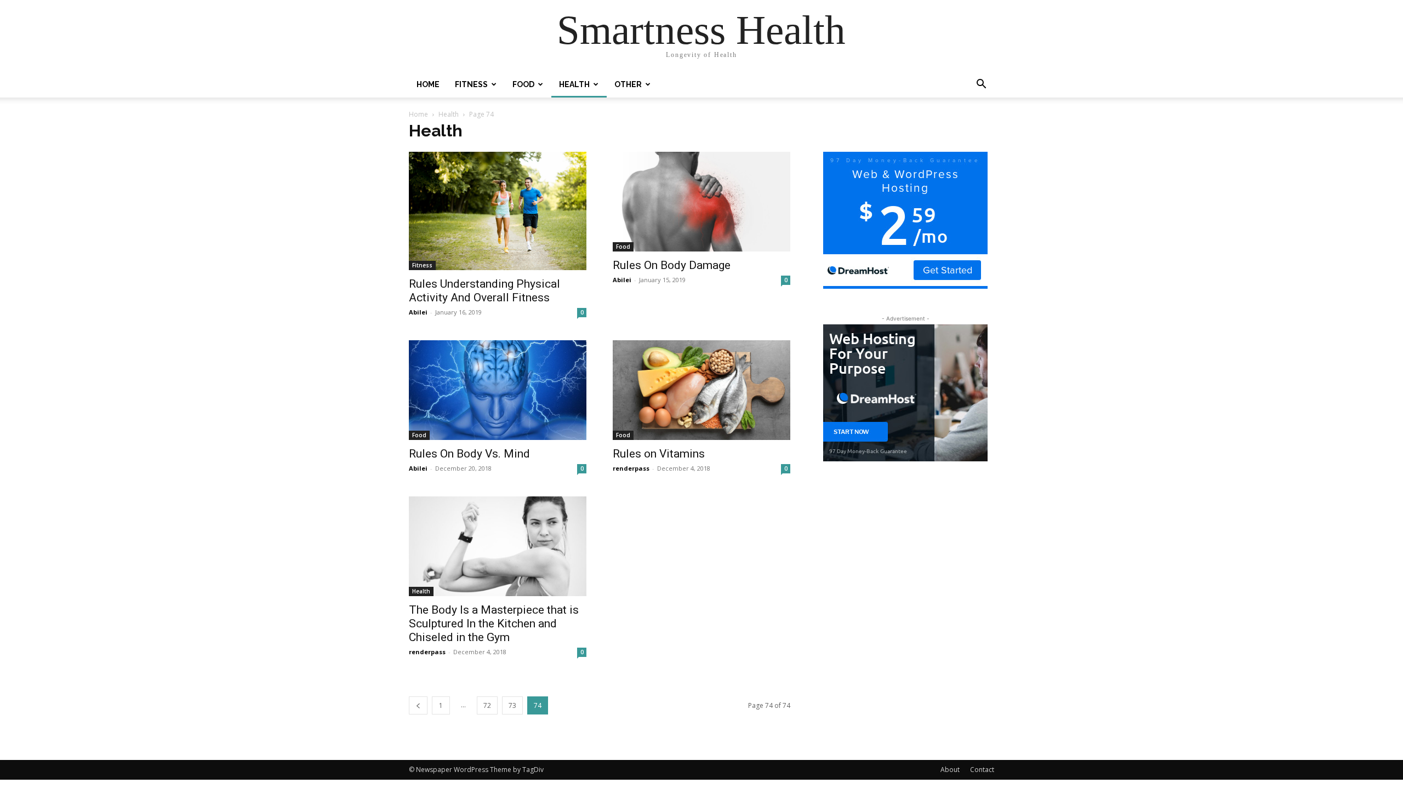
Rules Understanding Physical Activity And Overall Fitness (484, 290)
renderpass (631, 468)
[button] (981, 85)
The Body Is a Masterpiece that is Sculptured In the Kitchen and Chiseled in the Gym (494, 623)
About (950, 769)
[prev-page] (418, 705)
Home (428, 84)
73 (512, 705)
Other (628, 84)
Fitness (471, 84)
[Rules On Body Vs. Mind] (497, 390)
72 (487, 705)
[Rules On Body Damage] (701, 201)
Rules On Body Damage (672, 265)
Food (523, 84)
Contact (982, 769)
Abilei (418, 312)
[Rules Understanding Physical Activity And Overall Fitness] (497, 211)
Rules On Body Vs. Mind (469, 453)
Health (574, 84)
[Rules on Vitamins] (701, 390)
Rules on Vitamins (659, 453)
